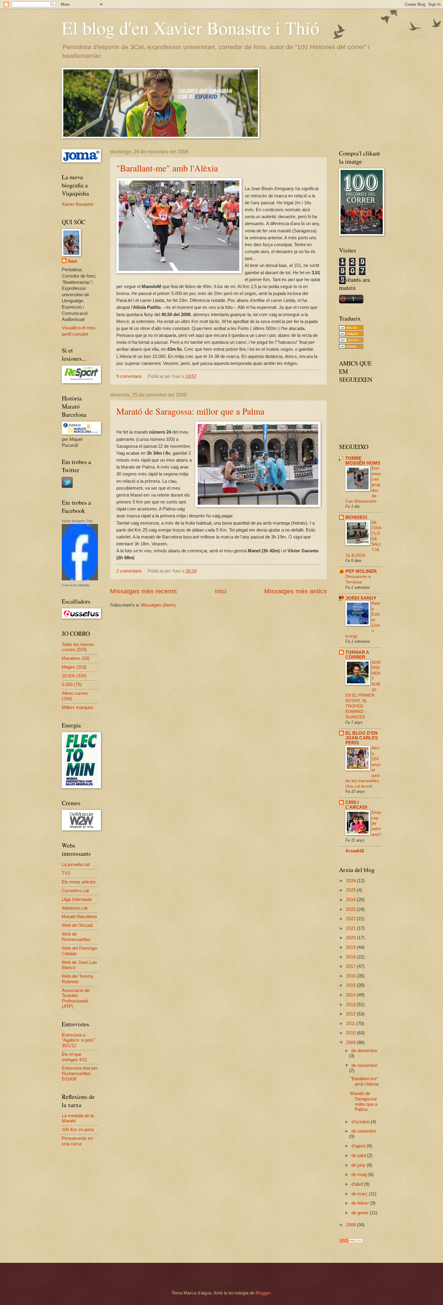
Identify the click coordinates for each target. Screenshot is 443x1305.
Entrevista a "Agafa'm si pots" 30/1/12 (78, 1040)
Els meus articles (79, 882)
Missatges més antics (295, 591)
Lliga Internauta (77, 899)
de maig (359, 1174)
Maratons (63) (76, 658)
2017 (351, 966)
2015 (351, 985)
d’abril (357, 1184)
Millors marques (77, 707)
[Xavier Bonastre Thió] (80, 578)
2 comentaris (129, 571)
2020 (351, 937)
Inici (221, 591)
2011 (351, 1023)
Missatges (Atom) (158, 605)
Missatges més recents (143, 591)
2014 (351, 995)
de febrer (360, 1203)
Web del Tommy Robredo (78, 979)
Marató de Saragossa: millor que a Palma (190, 411)
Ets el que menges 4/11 (74, 1057)
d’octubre (361, 1121)
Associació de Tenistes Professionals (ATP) (76, 998)
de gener (360, 1212)
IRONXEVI (356, 517)
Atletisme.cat (74, 908)
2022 (351, 918)
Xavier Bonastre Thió (77, 521)
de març (360, 1193)
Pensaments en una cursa (77, 1141)
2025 (351, 890)
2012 (351, 1014)
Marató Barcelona (79, 916)
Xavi (72, 261)
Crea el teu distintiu (76, 585)
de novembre (364, 1065)
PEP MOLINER (361, 571)
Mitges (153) (74, 667)
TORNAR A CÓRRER (357, 655)
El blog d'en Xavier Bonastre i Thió (190, 28)
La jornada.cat (76, 864)
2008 (351, 1224)
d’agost (359, 1145)
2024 (351, 899)
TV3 (66, 873)
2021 (351, 928)
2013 (351, 1004)
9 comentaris (129, 376)
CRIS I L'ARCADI (356, 805)
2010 (351, 1033)
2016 (351, 976)
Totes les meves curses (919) (78, 647)
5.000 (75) (72, 684)
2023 (351, 909)
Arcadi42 (354, 851)
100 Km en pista (78, 1129)
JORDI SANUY (360, 598)
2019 (351, 947)
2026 (351, 880)
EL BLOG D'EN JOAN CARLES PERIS (361, 738)
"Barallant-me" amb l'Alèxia (167, 168)
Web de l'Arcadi (77, 925)
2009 (351, 1042)
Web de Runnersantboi (76, 937)
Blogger (263, 1293)
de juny (359, 1165)
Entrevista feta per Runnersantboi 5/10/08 (80, 1073)
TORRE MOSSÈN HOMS (362, 461)
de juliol (359, 1155)
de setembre (363, 1131)
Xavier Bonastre (77, 204)
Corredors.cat (75, 890)
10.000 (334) (74, 675)
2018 (351, 957)
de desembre (364, 1050)
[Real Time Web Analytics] (351, 1241)
